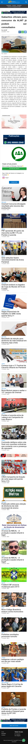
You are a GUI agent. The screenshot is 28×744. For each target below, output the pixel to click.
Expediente (9, 5)
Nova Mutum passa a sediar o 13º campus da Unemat (13, 391)
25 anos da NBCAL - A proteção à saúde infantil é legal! (12, 560)
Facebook (18, 734)
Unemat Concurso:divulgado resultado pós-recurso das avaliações (13, 206)
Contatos (14, 5)
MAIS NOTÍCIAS (14, 725)
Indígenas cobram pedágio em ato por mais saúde (12, 660)
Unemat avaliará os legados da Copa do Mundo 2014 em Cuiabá (13, 287)
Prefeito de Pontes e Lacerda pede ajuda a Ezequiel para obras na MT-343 (13, 711)
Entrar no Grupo (14, 168)
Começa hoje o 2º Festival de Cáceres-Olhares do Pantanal (13, 366)
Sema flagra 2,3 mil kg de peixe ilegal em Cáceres (12, 685)
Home (2, 731)
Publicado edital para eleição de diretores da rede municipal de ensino (13, 506)
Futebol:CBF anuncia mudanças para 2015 (10, 586)
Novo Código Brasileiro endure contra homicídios (12, 610)
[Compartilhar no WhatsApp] (22, 32)
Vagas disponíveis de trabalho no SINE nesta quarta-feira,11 (11, 314)
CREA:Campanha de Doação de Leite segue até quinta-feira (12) (13, 479)
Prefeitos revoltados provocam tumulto (10, 635)
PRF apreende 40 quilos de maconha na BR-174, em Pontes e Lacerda (12, 233)
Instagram (18, 735)
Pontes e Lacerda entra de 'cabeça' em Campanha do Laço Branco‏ (12, 417)
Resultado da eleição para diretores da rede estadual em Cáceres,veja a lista (14, 341)
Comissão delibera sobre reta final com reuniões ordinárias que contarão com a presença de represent (13, 445)
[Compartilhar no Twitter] (25, 32)
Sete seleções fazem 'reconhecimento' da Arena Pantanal (12, 260)
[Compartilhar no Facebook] (20, 32)
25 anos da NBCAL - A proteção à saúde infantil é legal (12, 533)
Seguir (7, 177)
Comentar (14, 182)
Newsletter (19, 5)
